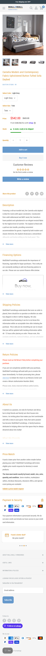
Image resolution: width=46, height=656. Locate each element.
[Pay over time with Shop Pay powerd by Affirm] (23, 275)
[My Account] (36, 8)
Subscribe (8, 600)
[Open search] (31, 8)
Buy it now (23, 158)
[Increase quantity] (27, 140)
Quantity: (6, 140)
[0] (41, 8)
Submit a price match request (13, 489)
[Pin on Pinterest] (32, 193)
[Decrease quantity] (13, 140)
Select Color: (11, 93)
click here (6, 378)
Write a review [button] (23, 179)
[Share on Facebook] (27, 193)
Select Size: (9, 106)
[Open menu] (4, 8)
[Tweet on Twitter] (37, 193)
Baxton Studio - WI (9, 85)
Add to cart (23, 150)
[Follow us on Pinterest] (19, 620)
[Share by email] (41, 193)
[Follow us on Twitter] (9, 620)
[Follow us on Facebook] (4, 620)
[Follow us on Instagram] (14, 620)
